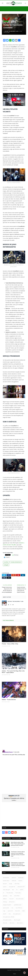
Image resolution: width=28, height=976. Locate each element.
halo (11, 895)
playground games (7, 904)
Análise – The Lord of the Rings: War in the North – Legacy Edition (13, 671)
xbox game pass (17, 914)
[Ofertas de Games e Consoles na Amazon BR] (14, 801)
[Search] (25, 3)
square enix (10, 910)
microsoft (11, 898)
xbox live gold (17, 920)
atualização (21, 877)
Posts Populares (16, 838)
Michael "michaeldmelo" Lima (11, 31)
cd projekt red (12, 886)
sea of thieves (19, 907)
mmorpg (5, 901)
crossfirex (6, 562)
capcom (4, 886)
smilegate (6, 565)
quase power (6, 907)
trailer (23, 910)
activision (14, 877)
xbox (10, 914)
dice (13, 889)
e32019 (21, 889)
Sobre (14, 973)
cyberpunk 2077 (21, 886)
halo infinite (16, 895)
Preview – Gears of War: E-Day (10, 644)
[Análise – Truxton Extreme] (14, 690)
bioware (20, 880)
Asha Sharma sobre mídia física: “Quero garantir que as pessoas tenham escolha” (18, 844)
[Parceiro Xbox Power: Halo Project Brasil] (14, 945)
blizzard (5, 883)
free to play (18, 892)
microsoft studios (20, 898)
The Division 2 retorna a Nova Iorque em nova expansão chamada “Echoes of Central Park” (18, 854)
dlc (17, 889)
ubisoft (4, 914)
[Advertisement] (14, 813)
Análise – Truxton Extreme (9, 699)
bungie (10, 883)
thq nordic (17, 910)
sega (4, 910)
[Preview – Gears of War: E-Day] (14, 634)
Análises (6, 21)
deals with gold (6, 889)
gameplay (5, 895)
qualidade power (18, 904)
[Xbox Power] (14, 3)
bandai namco (6, 880)
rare (12, 907)
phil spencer (12, 901)
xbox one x (12, 923)
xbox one (5, 923)
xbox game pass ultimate (8, 917)
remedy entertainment (16, 562)
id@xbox (5, 898)
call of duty (16, 883)
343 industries (6, 877)
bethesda (14, 880)
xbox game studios (7, 920)
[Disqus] (14, 728)
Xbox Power (18, 970)
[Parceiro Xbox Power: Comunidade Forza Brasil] (14, 958)
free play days (9, 892)
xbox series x (20, 923)
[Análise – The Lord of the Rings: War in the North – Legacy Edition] (14, 661)
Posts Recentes (7, 838)
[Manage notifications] (24, 972)
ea (3, 892)
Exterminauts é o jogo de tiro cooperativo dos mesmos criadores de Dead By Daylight (18, 864)
